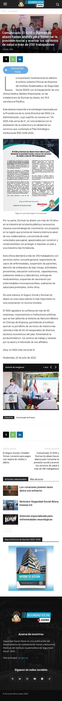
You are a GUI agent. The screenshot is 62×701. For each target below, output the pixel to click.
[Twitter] (12, 679)
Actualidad (13, 11)
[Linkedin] (20, 59)
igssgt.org (23, 657)
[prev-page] (5, 531)
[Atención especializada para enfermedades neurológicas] (10, 519)
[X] (6, 59)
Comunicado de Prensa (25, 417)
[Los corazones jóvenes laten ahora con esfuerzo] (10, 490)
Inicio (4, 11)
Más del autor (36, 479)
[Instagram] (27, 679)
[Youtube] (35, 679)
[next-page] (10, 531)
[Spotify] (42, 679)
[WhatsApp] (13, 59)
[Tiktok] (49, 679)
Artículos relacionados (15, 479)
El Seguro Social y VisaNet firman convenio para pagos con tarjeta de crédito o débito (17, 458)
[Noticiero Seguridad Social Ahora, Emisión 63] (10, 505)
